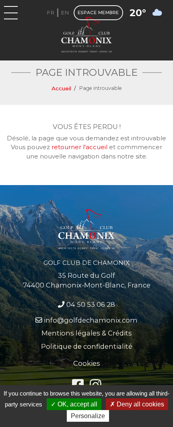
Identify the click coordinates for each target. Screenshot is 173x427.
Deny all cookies (139, 404)
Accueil (61, 88)
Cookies (86, 363)
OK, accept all (76, 404)
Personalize (88, 415)
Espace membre (98, 12)
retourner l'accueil (79, 147)
